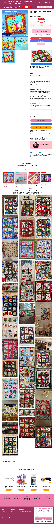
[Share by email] (44, 47)
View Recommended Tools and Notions (41, 127)
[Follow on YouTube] (9, 517)
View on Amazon (8, 489)
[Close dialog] (52, 508)
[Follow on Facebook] (2, 517)
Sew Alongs (10, 3)
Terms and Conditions (4, 512)
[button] (41, 41)
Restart (36, 60)
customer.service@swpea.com (17, 503)
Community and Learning (27, 1)
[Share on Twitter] (41, 47)
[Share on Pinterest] (43, 47)
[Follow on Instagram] (4, 517)
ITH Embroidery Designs (17, 1)
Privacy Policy (3, 511)
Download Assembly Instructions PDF (42, 31)
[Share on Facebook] (40, 47)
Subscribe (43, 519)
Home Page (10, 1)
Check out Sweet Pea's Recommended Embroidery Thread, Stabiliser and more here (27, 502)
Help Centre (12, 511)
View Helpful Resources (41, 120)
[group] (27, 7)
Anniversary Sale (17, 3)
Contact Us (12, 512)
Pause (32, 60)
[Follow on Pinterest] (6, 517)
